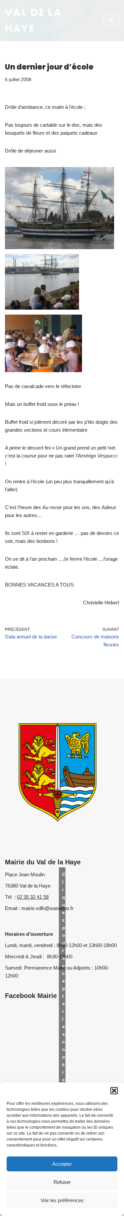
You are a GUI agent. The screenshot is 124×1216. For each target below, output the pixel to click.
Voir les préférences (62, 1200)
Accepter (62, 1164)
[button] (114, 1090)
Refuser (62, 1182)
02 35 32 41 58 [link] (33, 897)
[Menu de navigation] (111, 20)
